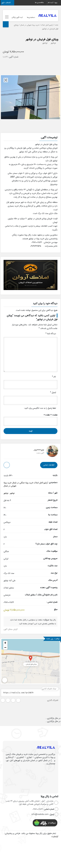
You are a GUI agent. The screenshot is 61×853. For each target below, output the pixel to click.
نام (54, 376)
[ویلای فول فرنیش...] (30, 658)
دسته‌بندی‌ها (31, 17)
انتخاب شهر (6, 2)
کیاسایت (54, 836)
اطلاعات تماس (48, 465)
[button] (30, 137)
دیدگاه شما (50, 333)
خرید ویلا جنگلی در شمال (22, 482)
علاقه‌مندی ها (39, 2)
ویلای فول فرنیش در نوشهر (42, 39)
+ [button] (5, 643)
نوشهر (53, 43)
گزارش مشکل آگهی (11, 629)
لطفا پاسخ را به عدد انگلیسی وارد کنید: (40, 408)
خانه (56, 25)
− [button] (5, 647)
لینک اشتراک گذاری (49, 688)
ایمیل (53, 392)
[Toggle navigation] (6, 17)
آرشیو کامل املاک (47, 25)
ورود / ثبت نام (53, 2)
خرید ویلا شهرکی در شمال (29, 25)
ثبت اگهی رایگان (17, 17)
